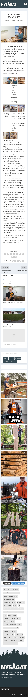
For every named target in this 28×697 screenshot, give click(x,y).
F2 (19, 605)
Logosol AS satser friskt (9, 324)
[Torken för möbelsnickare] (14, 335)
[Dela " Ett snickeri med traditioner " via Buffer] (19, 253)
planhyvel (6, 621)
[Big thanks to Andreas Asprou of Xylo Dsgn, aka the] (14, 542)
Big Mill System (13, 596)
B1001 (9, 590)
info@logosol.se (12, 681)
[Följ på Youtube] (8, 689)
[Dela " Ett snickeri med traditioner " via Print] (15, 256)
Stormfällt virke (8, 634)
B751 (5, 590)
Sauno (19, 624)
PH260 (13, 618)
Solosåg (16, 628)
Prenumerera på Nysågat (8, 694)
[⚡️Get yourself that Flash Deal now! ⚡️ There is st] (14, 463)
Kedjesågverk (7, 612)
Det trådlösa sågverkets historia (11, 282)
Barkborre (16, 593)
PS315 (12, 621)
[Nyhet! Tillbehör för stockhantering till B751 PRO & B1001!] (14, 293)
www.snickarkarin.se (14, 242)
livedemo (20, 612)
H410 (16, 609)
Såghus (22, 637)
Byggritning (20, 602)
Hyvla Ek (6, 358)
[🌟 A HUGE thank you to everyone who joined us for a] (14, 568)
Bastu (5, 596)
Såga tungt (14, 361)
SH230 (5, 628)
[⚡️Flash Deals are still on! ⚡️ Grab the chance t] (14, 437)
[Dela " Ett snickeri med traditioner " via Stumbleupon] (22, 253)
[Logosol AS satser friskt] (14, 315)
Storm (14, 631)
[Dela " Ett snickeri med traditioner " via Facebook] (5, 253)
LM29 (5, 615)
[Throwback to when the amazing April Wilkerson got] (14, 385)
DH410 (9, 605)
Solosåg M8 (7, 631)
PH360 (18, 618)
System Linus (19, 634)
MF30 (9, 615)
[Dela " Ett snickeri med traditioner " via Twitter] (8, 253)
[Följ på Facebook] (2, 689)
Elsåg (14, 605)
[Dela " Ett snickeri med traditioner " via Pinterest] (14, 253)
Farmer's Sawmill (8, 609)
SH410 (10, 628)
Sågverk (6, 640)
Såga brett (18, 358)
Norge (15, 615)
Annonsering (18, 694)
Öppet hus (15, 644)
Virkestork (7, 644)
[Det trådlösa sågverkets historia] (14, 279)
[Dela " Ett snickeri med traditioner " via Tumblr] (11, 253)
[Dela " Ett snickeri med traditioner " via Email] (12, 256)
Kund (21, 20)
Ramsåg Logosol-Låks (10, 624)
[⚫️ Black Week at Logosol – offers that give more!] (14, 411)
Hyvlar (17, 20)
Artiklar (14, 20)
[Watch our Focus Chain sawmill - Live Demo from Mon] (14, 490)
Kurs (14, 612)
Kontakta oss (23, 695)
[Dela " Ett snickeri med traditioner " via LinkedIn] (16, 253)
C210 (5, 605)
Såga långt (6, 361)
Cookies (24, 694)
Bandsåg (15, 590)
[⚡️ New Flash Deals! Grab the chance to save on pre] (14, 516)
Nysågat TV (7, 618)
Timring (11, 358)
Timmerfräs (13, 640)
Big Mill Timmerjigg (9, 599)
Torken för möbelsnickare (9, 344)
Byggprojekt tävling (9, 602)
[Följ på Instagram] (5, 689)
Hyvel (21, 609)
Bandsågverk (7, 593)
